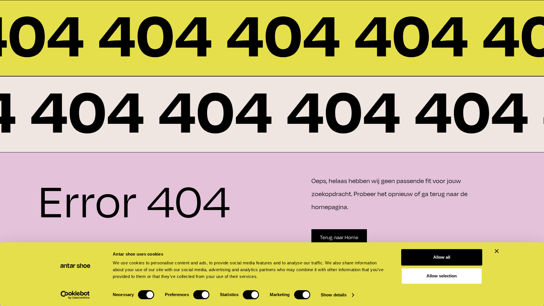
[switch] (201, 294)
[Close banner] (497, 251)
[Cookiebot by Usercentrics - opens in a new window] (75, 295)
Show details (334, 294)
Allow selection (441, 275)
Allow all (441, 257)
